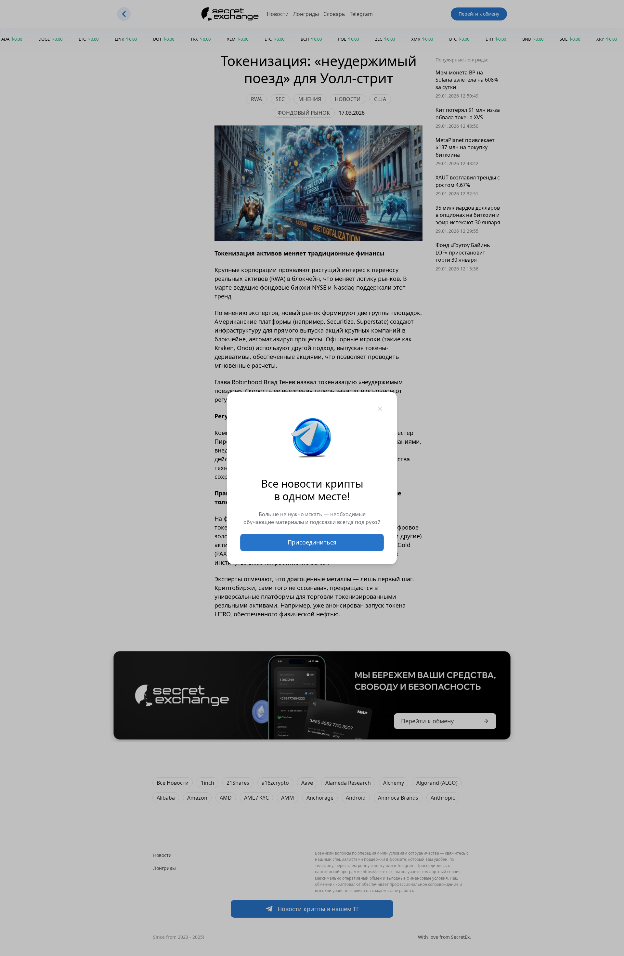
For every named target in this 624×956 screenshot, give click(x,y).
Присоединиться (312, 542)
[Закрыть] (380, 409)
